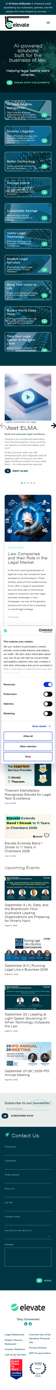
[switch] (48, 694)
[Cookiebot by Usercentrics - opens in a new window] (39, 631)
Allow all (28, 736)
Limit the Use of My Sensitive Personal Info (40, 1338)
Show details (39, 726)
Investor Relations (15, 1349)
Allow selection (28, 746)
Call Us (9, 1354)
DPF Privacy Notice (40, 1353)
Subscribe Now (22, 1115)
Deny (28, 756)
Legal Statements (14, 1334)
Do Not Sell (19, 1354)
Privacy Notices (38, 1347)
